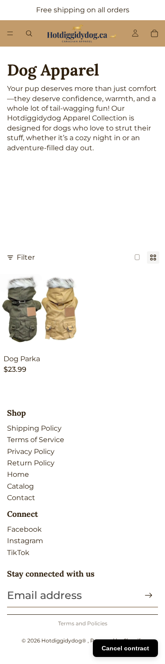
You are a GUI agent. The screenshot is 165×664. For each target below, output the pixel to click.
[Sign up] (148, 595)
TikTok (18, 552)
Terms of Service (35, 439)
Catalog (20, 486)
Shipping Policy (34, 428)
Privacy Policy (31, 451)
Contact (21, 497)
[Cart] (154, 33)
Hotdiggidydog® (64, 640)
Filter (26, 257)
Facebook (24, 529)
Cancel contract (125, 648)
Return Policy (31, 463)
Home (18, 474)
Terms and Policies (82, 623)
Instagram (25, 541)
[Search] (29, 33)
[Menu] (10, 33)
